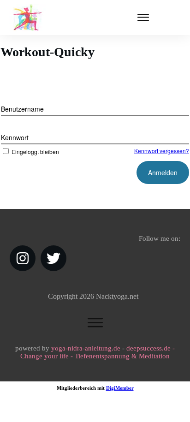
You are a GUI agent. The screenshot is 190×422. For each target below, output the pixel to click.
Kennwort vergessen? (161, 151)
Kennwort (15, 137)
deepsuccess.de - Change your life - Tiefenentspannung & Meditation (97, 352)
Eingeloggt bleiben (35, 151)
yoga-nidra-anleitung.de (85, 348)
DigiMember (120, 388)
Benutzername (22, 108)
